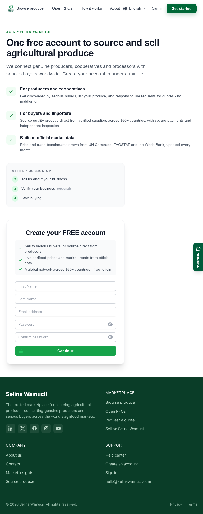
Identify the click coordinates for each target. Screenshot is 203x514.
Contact (13, 464)
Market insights (19, 472)
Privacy (176, 504)
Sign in (157, 8)
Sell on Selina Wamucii (124, 428)
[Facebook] (34, 428)
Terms (192, 504)
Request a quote (120, 420)
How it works (91, 8)
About (115, 8)
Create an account (121, 464)
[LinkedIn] (10, 428)
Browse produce (30, 8)
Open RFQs (62, 8)
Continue (65, 351)
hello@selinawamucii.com (128, 481)
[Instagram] (46, 428)
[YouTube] (58, 428)
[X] (22, 428)
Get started (182, 8)
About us (14, 455)
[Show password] (112, 324)
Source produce (20, 481)
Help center (115, 455)
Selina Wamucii (26, 394)
